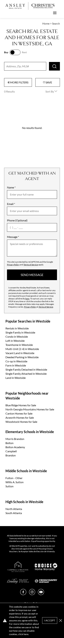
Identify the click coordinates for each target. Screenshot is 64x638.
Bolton (9, 443)
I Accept (49, 620)
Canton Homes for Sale (18, 413)
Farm (15, 365)
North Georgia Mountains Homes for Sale (29, 409)
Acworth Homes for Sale (19, 417)
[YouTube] (41, 594)
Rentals (17, 328)
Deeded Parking (22, 357)
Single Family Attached (26, 373)
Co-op (16, 361)
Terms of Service (31, 264)
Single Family (20, 332)
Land (15, 377)
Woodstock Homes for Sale (21, 421)
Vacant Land (19, 353)
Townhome (19, 344)
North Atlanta (13, 508)
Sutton (9, 486)
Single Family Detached (26, 369)
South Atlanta (13, 513)
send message (32, 275)
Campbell (11, 451)
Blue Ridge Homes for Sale (20, 405)
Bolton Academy (15, 447)
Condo (16, 336)
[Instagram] (32, 594)
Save (48, 82)
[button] (60, 620)
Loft (15, 340)
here (27, 298)
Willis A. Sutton (14, 482)
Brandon (10, 455)
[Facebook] (23, 594)
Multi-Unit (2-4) (22, 348)
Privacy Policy (13, 264)
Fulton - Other (14, 478)
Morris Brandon (14, 438)
